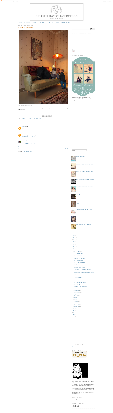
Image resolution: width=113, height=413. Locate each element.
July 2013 (76, 295)
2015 (74, 244)
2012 (74, 308)
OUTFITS (48, 22)
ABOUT (20, 22)
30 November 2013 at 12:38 (29, 129)
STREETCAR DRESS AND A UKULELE (81, 279)
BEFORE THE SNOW (78, 280)
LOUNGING (78, 194)
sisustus (41, 118)
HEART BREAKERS (78, 255)
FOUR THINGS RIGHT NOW (79, 262)
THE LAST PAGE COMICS (25, 27)
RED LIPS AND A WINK (78, 260)
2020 (74, 235)
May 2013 (76, 299)
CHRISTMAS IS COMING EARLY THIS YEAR (85, 179)
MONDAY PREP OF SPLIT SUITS (80, 286)
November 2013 (77, 251)
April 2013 (76, 301)
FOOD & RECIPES (55, 22)
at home (23, 118)
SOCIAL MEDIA (35, 22)
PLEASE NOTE (27, 22)
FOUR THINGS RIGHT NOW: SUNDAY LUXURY (85, 164)
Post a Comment (21, 146)
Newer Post (20, 148)
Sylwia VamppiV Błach (26, 139)
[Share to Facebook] (49, 116)
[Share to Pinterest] (51, 116)
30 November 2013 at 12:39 (29, 136)
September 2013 (77, 292)
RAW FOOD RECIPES (65, 22)
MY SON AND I (77, 264)
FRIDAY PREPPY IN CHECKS (80, 282)
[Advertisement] (83, 331)
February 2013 (77, 304)
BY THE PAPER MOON (80, 217)
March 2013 (76, 303)
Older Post (67, 148)
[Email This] (45, 116)
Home (44, 148)
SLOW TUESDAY (77, 284)
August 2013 (76, 293)
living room (35, 118)
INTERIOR (42, 22)
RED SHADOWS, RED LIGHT (79, 258)
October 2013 (76, 290)
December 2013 (77, 250)
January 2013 (76, 306)
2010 (74, 312)
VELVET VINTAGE (77, 257)
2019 (74, 237)
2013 (74, 248)
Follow (73, 346)
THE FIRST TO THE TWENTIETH (80, 266)
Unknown (23, 126)
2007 (74, 317)
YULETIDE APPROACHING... (79, 267)
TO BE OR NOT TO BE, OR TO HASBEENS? (84, 209)
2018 (74, 239)
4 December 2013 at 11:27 (28, 143)
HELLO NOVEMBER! (78, 288)
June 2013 (76, 297)
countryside (29, 118)
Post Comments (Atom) (27, 151)
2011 (74, 310)
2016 (74, 243)
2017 (74, 241)
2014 (74, 246)
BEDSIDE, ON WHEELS (80, 156)
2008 (74, 316)
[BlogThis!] (46, 116)
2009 (74, 314)
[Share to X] (48, 116)
